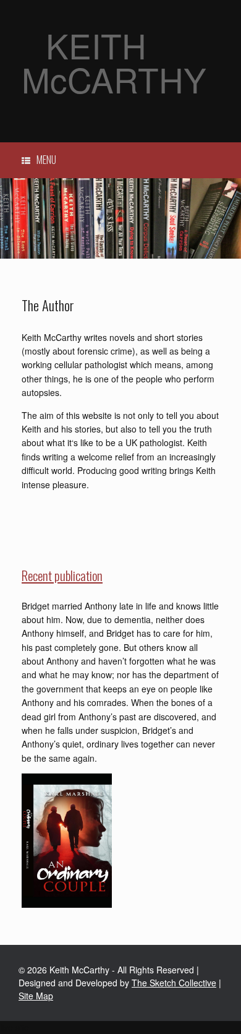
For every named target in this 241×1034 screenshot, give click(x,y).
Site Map (36, 995)
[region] (120, 218)
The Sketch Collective (174, 982)
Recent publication (62, 575)
